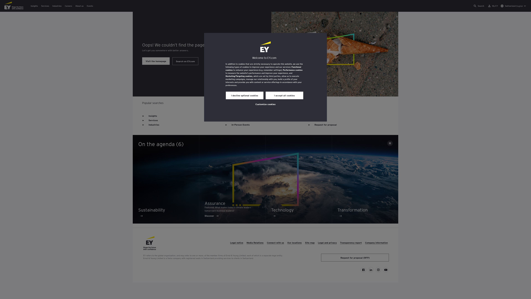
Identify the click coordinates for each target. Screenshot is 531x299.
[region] (265, 77)
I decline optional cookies (244, 95)
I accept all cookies (284, 95)
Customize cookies (265, 104)
